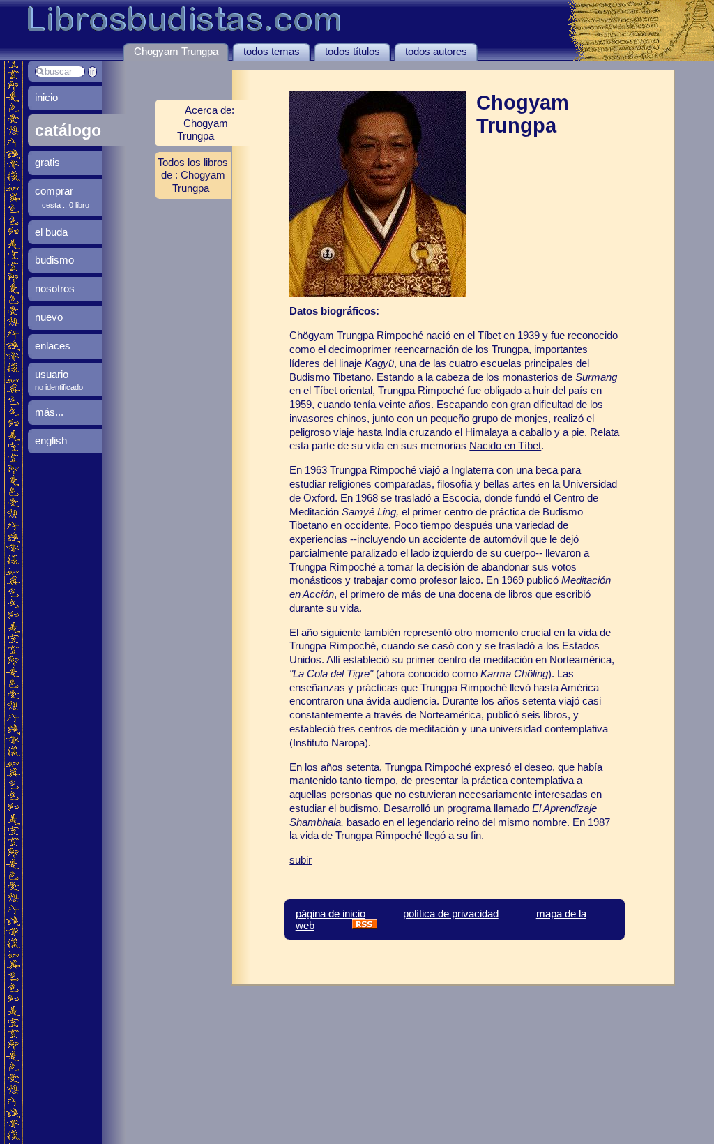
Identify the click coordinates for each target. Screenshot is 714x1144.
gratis (47, 162)
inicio (46, 97)
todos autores (436, 51)
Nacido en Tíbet (505, 445)
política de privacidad (451, 913)
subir (300, 860)
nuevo (49, 317)
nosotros (55, 288)
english (51, 440)
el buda (51, 232)
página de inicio (330, 913)
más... (49, 412)
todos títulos (352, 51)
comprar (54, 191)
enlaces (52, 346)
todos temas (271, 51)
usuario (51, 374)
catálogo (68, 130)
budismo (54, 260)
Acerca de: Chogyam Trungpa (205, 122)
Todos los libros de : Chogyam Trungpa (193, 174)
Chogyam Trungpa (176, 51)
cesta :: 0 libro (65, 205)
